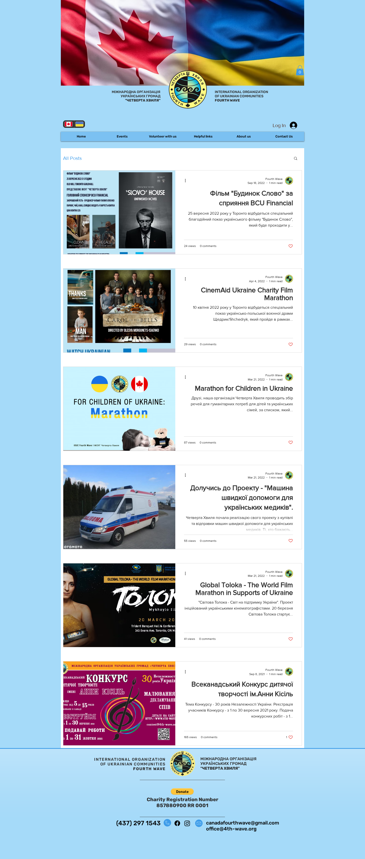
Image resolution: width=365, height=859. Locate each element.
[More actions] (187, 181)
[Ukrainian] (79, 124)
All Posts (72, 158)
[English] (68, 124)
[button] (300, 70)
